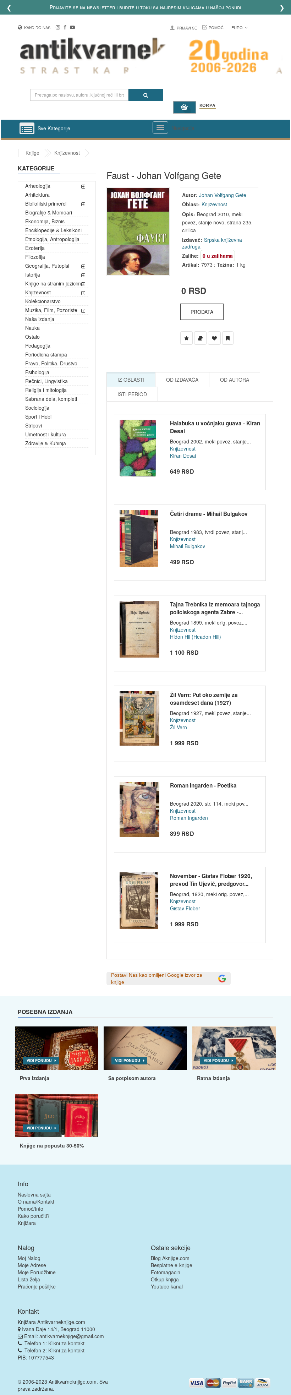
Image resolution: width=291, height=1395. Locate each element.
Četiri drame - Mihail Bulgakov (209, 514)
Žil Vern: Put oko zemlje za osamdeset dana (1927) (204, 699)
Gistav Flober (185, 908)
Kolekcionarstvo (43, 301)
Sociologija (37, 407)
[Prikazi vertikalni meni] (27, 128)
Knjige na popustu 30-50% (52, 1145)
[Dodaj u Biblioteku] (200, 338)
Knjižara (27, 1222)
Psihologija (37, 372)
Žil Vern (178, 727)
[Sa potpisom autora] (145, 1048)
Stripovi (33, 425)
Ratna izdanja (213, 1077)
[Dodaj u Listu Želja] (186, 338)
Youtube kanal (167, 1286)
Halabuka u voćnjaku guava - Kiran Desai (215, 427)
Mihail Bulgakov (187, 546)
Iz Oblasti (130, 379)
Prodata (202, 311)
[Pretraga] (145, 95)
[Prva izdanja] (57, 1048)
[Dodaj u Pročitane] (228, 338)
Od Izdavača (182, 379)
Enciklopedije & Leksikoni (53, 230)
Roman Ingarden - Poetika (203, 785)
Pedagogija (37, 345)
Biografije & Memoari (48, 212)
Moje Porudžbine (37, 1272)
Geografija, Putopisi (47, 265)
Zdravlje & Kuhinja (45, 443)
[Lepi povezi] (57, 1115)
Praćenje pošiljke (37, 1286)
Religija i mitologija (46, 389)
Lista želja (29, 1279)
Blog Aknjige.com (170, 1258)
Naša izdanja (39, 318)
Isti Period (132, 394)
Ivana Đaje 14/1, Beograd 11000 (58, 1329)
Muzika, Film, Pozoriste (51, 310)
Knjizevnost (67, 152)
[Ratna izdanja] (234, 1048)
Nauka (32, 327)
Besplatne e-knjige (171, 1265)
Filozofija (35, 256)
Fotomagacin (165, 1272)
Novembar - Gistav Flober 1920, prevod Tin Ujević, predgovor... (211, 880)
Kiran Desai (183, 455)
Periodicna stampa (46, 354)
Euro (237, 27)
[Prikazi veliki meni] (160, 127)
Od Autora (234, 379)
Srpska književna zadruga (212, 243)
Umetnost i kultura (45, 434)
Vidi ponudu (39, 1060)
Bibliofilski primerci (45, 203)
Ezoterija (35, 247)
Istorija (32, 274)
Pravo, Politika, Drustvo (51, 363)
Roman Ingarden (189, 817)
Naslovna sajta (34, 1194)
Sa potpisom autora (132, 1077)
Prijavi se (187, 28)
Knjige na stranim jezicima (54, 283)
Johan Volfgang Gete (222, 194)
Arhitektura (37, 194)
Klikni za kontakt (66, 1343)
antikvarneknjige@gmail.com (71, 1336)
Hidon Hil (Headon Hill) (195, 636)
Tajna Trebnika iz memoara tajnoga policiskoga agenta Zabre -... (215, 608)
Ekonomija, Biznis (45, 221)
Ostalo (32, 336)
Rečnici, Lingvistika (46, 381)
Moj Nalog (29, 1258)
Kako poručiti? (34, 1215)
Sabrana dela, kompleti (51, 398)
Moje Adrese (32, 1265)
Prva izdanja (34, 1077)
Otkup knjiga (165, 1279)
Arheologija (37, 185)
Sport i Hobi (38, 416)
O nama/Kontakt (36, 1201)
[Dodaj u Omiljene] (214, 338)
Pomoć (216, 27)
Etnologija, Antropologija (52, 239)
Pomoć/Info (30, 1208)
